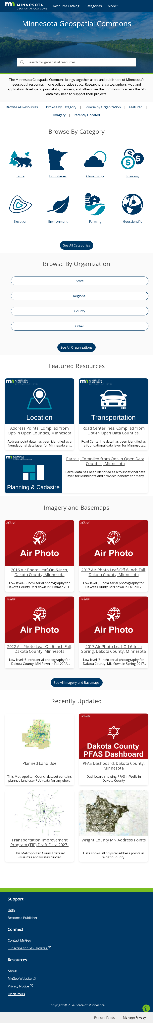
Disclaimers (16, 994)
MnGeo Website (20, 978)
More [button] (112, 6)
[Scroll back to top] (146, 1008)
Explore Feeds (104, 1017)
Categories (93, 6)
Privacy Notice (19, 986)
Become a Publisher (22, 918)
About (12, 971)
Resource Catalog (66, 6)
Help (11, 910)
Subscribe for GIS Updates (28, 948)
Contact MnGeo (19, 940)
